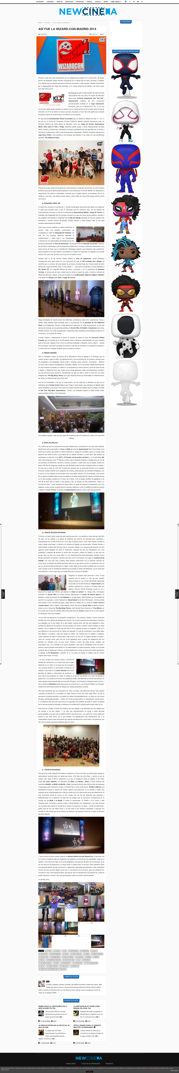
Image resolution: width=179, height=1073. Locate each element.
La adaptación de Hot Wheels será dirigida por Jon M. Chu (86, 1007)
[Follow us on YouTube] (138, 1)
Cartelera (50, 2)
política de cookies (148, 1068)
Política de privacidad (90, 1064)
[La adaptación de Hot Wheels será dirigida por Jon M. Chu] (76, 1013)
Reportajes (80, 2)
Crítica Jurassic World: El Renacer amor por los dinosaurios (87, 1026)
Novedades (40, 2)
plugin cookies (174, 1070)
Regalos (59, 2)
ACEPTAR (89, 1071)
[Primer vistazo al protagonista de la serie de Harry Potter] (41, 1013)
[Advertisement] (126, 35)
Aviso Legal (71, 1064)
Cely (103, 34)
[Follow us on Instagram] (126, 1)
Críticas (89, 2)
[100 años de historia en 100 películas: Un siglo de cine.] (41, 1032)
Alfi (54, 1021)
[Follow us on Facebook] (130, 1)
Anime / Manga (115, 2)
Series (106, 2)
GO (61, 1017)
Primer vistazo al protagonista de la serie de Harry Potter (52, 1007)
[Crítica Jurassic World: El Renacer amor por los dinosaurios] (76, 1032)
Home (41, 22)
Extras (97, 2)
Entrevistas (69, 2)
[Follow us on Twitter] (134, 1)
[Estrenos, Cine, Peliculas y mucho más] (89, 11)
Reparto (109, 1064)
